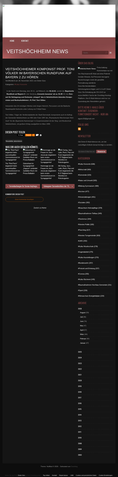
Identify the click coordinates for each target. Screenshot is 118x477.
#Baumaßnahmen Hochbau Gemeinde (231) (94, 285)
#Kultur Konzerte (20, 84)
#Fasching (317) (84, 230)
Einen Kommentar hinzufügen (24, 199)
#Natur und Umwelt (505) (87, 180)
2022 (80, 369)
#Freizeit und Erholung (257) (88, 268)
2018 (79, 392)
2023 (80, 363)
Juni (81, 321)
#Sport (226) (82, 290)
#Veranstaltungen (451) (86, 197)
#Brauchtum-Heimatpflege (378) (90, 208)
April (81, 330)
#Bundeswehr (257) (85, 263)
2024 (80, 357)
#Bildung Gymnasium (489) (88, 186)
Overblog (74, 466)
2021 (79, 374)
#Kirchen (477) (83, 191)
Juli (81, 317)
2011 (79, 432)
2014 (79, 414)
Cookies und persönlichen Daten (86, 475)
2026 (80, 308)
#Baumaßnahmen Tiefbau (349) (90, 213)
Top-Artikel (46, 475)
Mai (81, 326)
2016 (79, 403)
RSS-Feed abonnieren (79, 129)
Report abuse (63, 475)
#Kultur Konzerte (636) (86, 164)
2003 (80, 455)
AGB (72, 475)
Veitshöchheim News (37, 51)
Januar (82, 343)
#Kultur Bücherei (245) (86, 279)
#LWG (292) (82, 241)
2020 (80, 380)
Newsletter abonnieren (14, 141)
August (82, 313)
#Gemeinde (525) (84, 175)
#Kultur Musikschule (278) (88, 246)
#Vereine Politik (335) (86, 224)
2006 (80, 443)
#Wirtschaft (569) (84, 169)
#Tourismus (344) (84, 219)
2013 (79, 420)
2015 (79, 409)
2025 (80, 352)
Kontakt (25, 40)
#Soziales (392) (84, 202)
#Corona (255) (83, 274)
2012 (79, 426)
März (82, 334)
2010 (79, 437)
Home (12, 40)
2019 (79, 386)
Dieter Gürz (21, 475)
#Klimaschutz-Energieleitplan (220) (91, 296)
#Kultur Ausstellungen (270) (88, 257)
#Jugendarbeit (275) (85, 252)
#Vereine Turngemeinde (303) (89, 235)
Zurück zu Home (40, 208)
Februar (83, 339)
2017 (79, 397)
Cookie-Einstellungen (105, 475)
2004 (80, 449)
